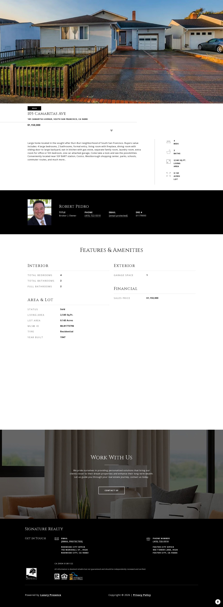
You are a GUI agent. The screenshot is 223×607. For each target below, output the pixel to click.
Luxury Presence (50, 595)
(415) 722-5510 (93, 215)
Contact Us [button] (111, 490)
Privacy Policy (142, 595)
